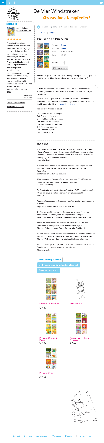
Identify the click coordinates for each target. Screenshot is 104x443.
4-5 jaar (64, 27)
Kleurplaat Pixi (76, 303)
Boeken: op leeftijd (51, 27)
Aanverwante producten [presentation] (50, 260)
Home (38, 27)
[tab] (50, 259)
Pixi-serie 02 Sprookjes (49, 303)
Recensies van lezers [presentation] (48, 270)
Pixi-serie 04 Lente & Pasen (48, 339)
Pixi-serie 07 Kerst (47, 373)
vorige (41, 33)
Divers (63, 45)
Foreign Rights (85, 436)
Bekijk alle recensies (15, 107)
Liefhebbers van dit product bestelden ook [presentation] (58, 265)
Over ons (28, 436)
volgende (54, 33)
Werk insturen (42, 436)
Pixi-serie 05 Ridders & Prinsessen (79, 339)
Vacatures (56, 436)
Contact (16, 436)
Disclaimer (69, 436)
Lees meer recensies (16, 102)
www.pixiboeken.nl (67, 104)
